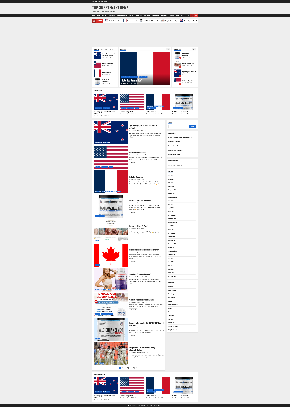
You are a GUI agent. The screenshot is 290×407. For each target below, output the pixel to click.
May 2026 (170, 183)
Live (196, 15)
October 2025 (171, 193)
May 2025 (170, 204)
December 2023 (172, 240)
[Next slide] (169, 49)
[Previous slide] (167, 49)
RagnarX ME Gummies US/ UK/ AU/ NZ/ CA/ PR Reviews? (111, 329)
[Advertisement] (145, 34)
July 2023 (170, 258)
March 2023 (171, 273)
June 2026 (171, 179)
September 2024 (172, 222)
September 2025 (172, 197)
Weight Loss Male (151, 108)
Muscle (131, 15)
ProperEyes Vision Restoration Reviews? (111, 255)
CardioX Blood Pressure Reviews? (111, 304)
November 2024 (172, 219)
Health (104, 15)
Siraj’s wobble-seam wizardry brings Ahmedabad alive (111, 353)
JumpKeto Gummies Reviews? (111, 280)
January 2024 (171, 237)
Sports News (155, 15)
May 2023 (170, 265)
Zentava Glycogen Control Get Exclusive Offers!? (179, 21)
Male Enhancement (122, 15)
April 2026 (171, 186)
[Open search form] (188, 15)
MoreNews (150, 405)
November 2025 (172, 190)
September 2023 (172, 251)
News (98, 15)
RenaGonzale (125, 83)
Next (137, 367)
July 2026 (170, 175)
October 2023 (171, 247)
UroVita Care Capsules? (97, 64)
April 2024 (171, 226)
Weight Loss (139, 15)
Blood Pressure (106, 108)
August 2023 (171, 255)
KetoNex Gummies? (115, 21)
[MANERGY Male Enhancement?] (145, 68)
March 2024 (171, 229)
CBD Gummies (111, 15)
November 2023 (172, 244)
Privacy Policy (180, 15)
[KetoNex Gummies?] (158, 102)
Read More (134, 140)
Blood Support (98, 108)
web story (147, 15)
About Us (171, 15)
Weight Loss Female (158, 106)
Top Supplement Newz (110, 7)
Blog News (164, 15)
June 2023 (170, 262)
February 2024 (172, 233)
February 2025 (172, 215)
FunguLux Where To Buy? (154, 21)
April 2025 (171, 208)
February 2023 (172, 276)
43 (133, 367)
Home (93, 15)
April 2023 (171, 269)
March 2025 (171, 211)
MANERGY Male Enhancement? (134, 21)
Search (170, 122)
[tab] (97, 49)
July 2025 (170, 201)
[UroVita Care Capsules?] (132, 102)
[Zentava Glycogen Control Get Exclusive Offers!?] (106, 102)
